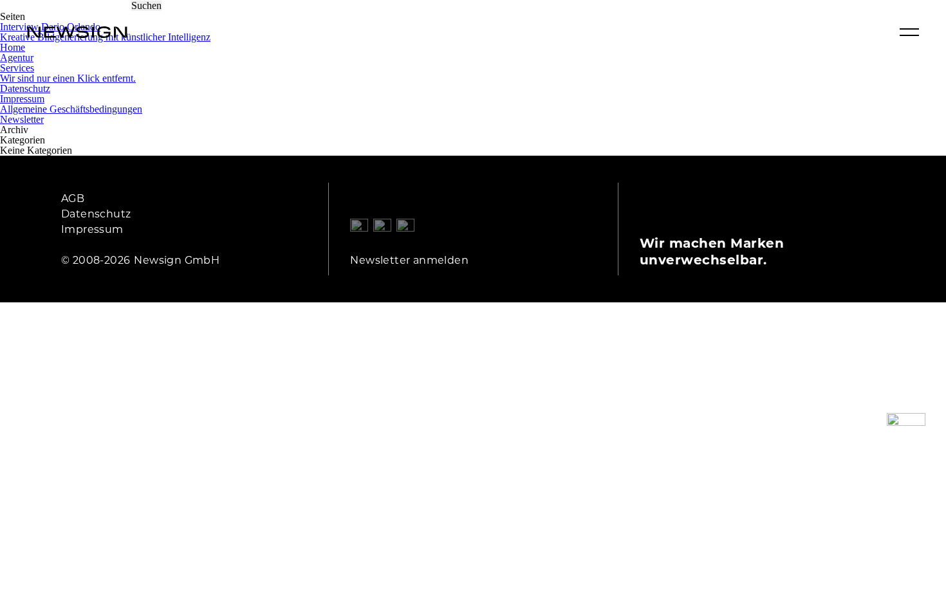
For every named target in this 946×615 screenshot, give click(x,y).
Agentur (16, 57)
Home (12, 47)
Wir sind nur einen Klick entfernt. (68, 78)
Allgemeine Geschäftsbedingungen (71, 109)
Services (17, 67)
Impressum (22, 98)
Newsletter (22, 119)
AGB (72, 198)
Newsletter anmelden (409, 259)
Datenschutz (25, 88)
